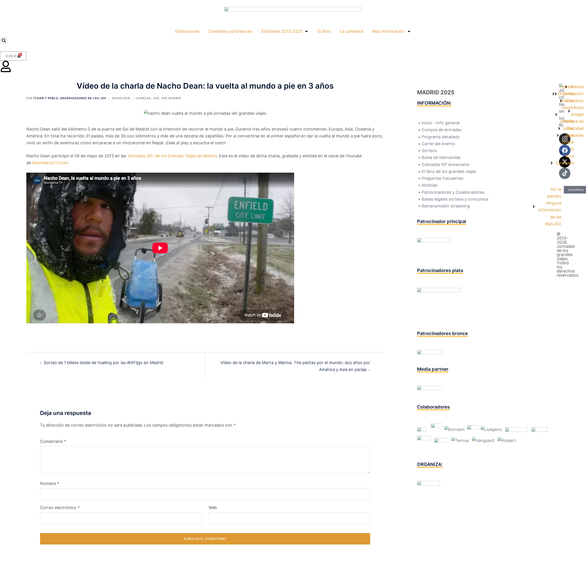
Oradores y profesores (230, 31)
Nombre (49, 483)
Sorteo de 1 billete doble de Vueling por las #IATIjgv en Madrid (103, 362)
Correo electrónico (60, 507)
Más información (388, 31)
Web (213, 507)
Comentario (53, 441)
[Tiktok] (564, 173)
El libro (324, 31)
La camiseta (351, 31)
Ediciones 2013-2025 (281, 31)
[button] (4, 40)
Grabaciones (187, 31)
